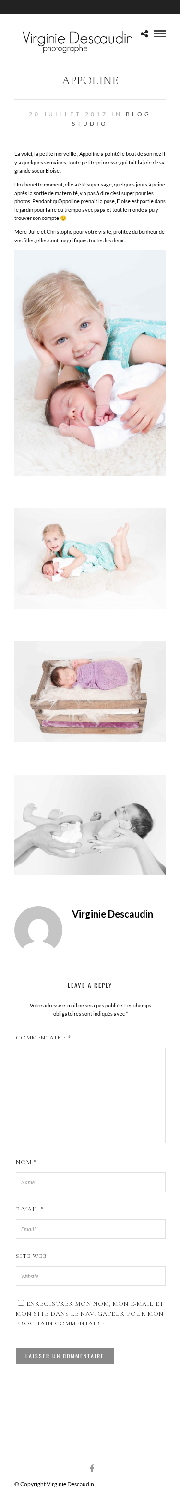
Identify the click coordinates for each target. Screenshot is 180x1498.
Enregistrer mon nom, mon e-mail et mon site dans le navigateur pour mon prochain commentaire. (90, 1314)
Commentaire (43, 1037)
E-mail (30, 1209)
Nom (26, 1162)
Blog (138, 114)
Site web (31, 1256)
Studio (90, 123)
